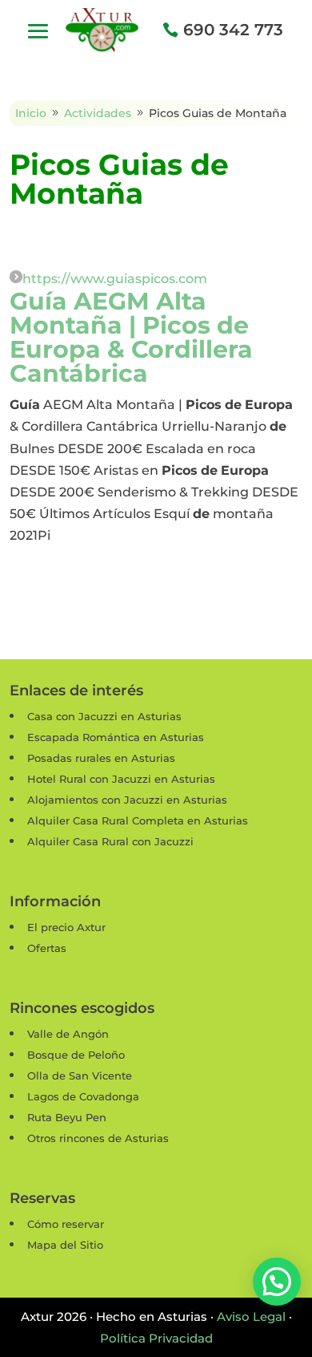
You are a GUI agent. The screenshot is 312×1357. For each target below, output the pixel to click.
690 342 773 (233, 29)
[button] (277, 1282)
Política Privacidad (156, 1338)
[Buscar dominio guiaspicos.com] (16, 278)
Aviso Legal (251, 1316)
